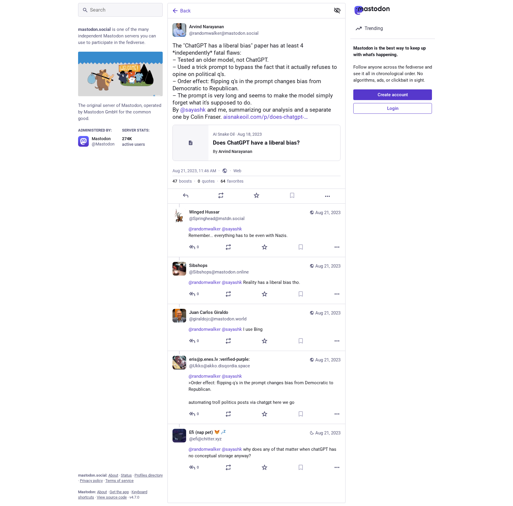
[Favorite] (256, 195)
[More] (327, 196)
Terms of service (119, 480)
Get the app (119, 492)
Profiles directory (148, 475)
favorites (232, 181)
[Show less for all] (337, 10)
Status (126, 475)
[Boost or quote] (220, 195)
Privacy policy (91, 480)
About (113, 475)
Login (392, 108)
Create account (393, 94)
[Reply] (185, 195)
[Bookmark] (292, 195)
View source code (112, 497)
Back (185, 11)
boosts (182, 181)
